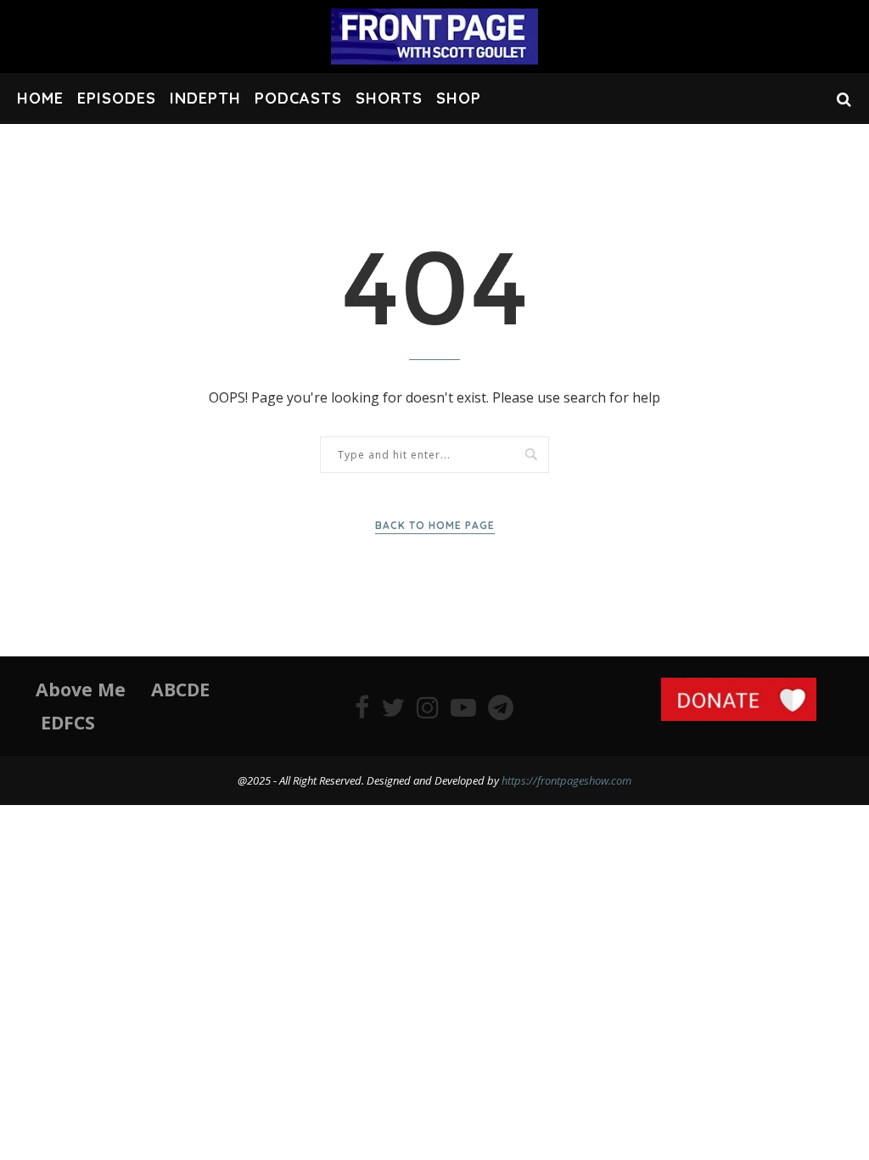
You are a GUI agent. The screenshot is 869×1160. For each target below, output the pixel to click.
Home (40, 98)
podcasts (298, 98)
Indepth (205, 98)
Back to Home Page (435, 525)
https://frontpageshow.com (566, 780)
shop (458, 98)
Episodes (116, 98)
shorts (389, 98)
